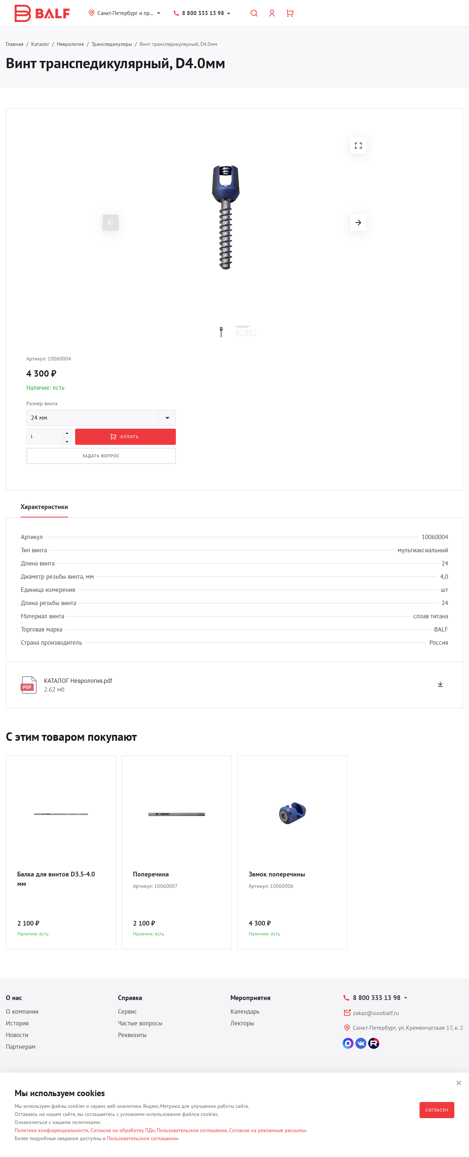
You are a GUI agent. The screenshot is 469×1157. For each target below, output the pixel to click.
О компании (22, 1011)
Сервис (127, 1011)
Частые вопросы (140, 1023)
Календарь (244, 1011)
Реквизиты (132, 1035)
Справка (130, 997)
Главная (14, 44)
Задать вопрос (100, 455)
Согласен (436, 1110)
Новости (17, 1035)
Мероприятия (250, 997)
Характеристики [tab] (44, 506)
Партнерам (21, 1047)
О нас (14, 997)
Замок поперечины (277, 874)
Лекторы (242, 1023)
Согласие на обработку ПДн (123, 1130)
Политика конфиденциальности (51, 1130)
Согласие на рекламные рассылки (267, 1130)
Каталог (40, 44)
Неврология (70, 44)
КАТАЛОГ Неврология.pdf (78, 681)
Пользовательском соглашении (142, 1138)
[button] (358, 146)
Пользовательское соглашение (192, 1130)
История (17, 1023)
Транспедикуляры (112, 44)
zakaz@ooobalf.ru (376, 1013)
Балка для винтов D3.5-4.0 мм (56, 879)
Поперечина (151, 874)
